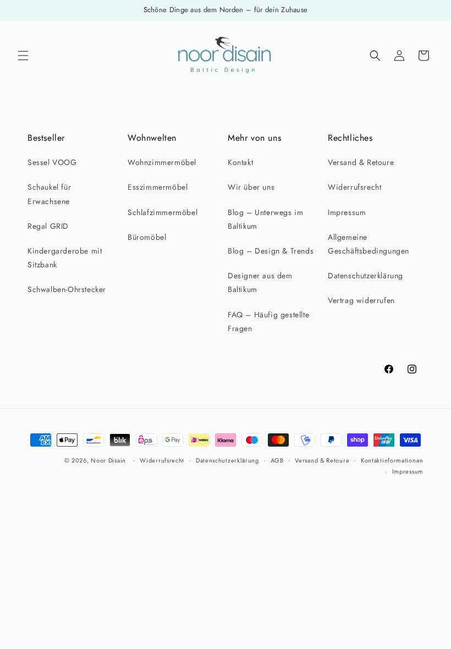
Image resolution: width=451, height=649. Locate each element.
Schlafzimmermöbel (162, 212)
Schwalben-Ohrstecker (67, 289)
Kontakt (240, 162)
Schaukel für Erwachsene (49, 194)
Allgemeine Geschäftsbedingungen (368, 244)
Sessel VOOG (52, 162)
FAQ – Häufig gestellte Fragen (268, 321)
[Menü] (23, 55)
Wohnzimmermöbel (162, 162)
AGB (277, 460)
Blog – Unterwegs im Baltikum (265, 219)
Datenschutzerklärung (365, 275)
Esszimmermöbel (158, 187)
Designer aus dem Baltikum (260, 282)
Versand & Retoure (361, 162)
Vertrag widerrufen (361, 300)
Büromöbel (147, 237)
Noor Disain (108, 460)
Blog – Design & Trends (271, 250)
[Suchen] (375, 55)
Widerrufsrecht (354, 187)
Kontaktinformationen (392, 460)
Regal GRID (48, 226)
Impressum (347, 212)
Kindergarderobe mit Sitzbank (65, 257)
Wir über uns (251, 187)
